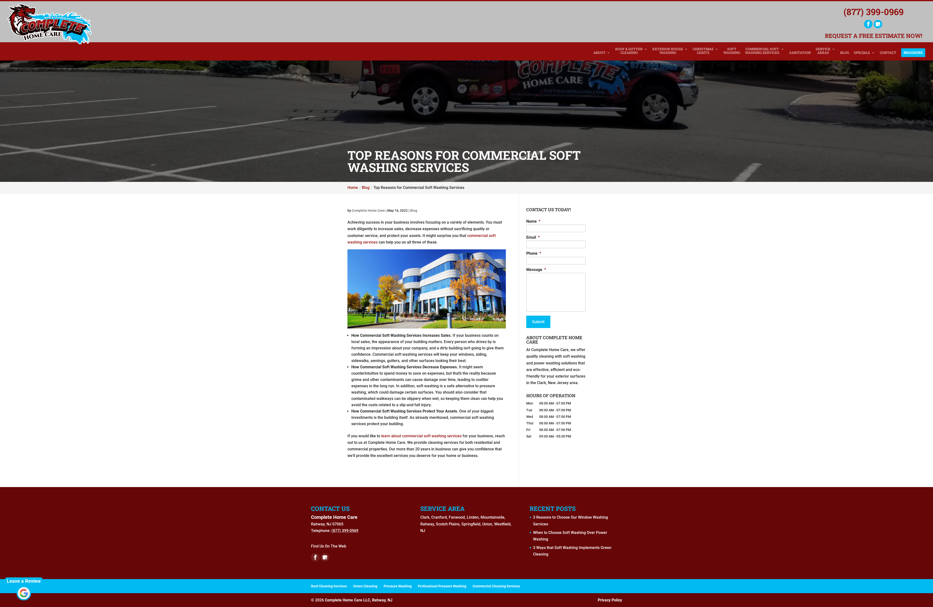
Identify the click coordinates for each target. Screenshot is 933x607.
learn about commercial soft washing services (421, 436)
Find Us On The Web (328, 546)
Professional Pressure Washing (442, 586)
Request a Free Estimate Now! (873, 35)
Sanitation (800, 53)
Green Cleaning (365, 586)
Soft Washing (731, 51)
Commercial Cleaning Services (496, 586)
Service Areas (823, 51)
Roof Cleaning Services (329, 586)
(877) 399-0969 (874, 11)
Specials (862, 53)
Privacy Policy (610, 600)
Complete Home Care (368, 210)
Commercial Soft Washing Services (762, 51)
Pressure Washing (398, 586)
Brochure (913, 52)
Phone (533, 253)
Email (533, 237)
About (599, 53)
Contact (888, 53)
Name (533, 221)
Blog (844, 53)
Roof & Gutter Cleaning (629, 51)
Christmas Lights (703, 51)
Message (536, 269)
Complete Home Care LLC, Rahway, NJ (358, 600)
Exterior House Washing (667, 51)
